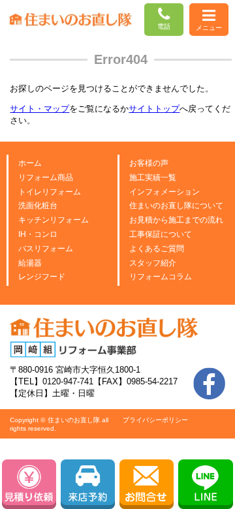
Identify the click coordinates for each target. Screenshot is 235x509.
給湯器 (30, 263)
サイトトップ (154, 109)
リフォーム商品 (45, 177)
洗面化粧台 (37, 205)
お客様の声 (148, 163)
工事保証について (160, 234)
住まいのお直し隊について (176, 205)
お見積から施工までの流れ (176, 219)
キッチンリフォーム (53, 219)
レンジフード (41, 276)
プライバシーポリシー (155, 420)
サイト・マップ (39, 109)
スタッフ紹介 (152, 263)
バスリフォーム (45, 248)
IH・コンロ (37, 234)
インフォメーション (164, 191)
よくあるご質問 (156, 248)
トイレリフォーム (49, 191)
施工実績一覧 (152, 177)
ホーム (30, 163)
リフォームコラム (160, 276)
